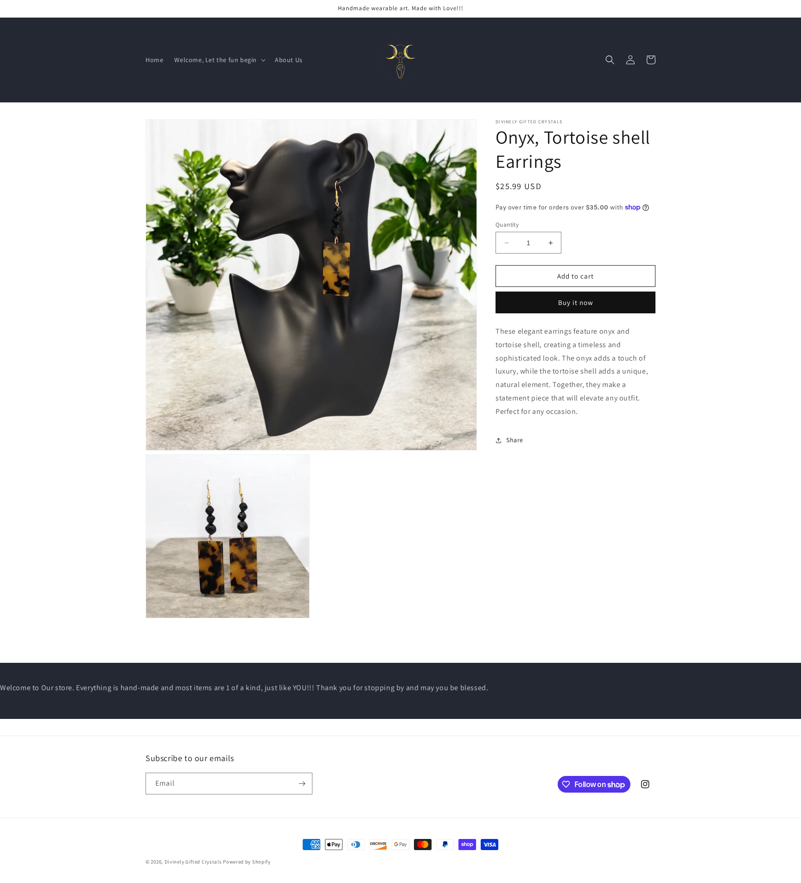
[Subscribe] (302, 783)
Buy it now (575, 302)
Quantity (507, 225)
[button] (219, 60)
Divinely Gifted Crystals (193, 861)
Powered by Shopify (247, 861)
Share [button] (514, 440)
